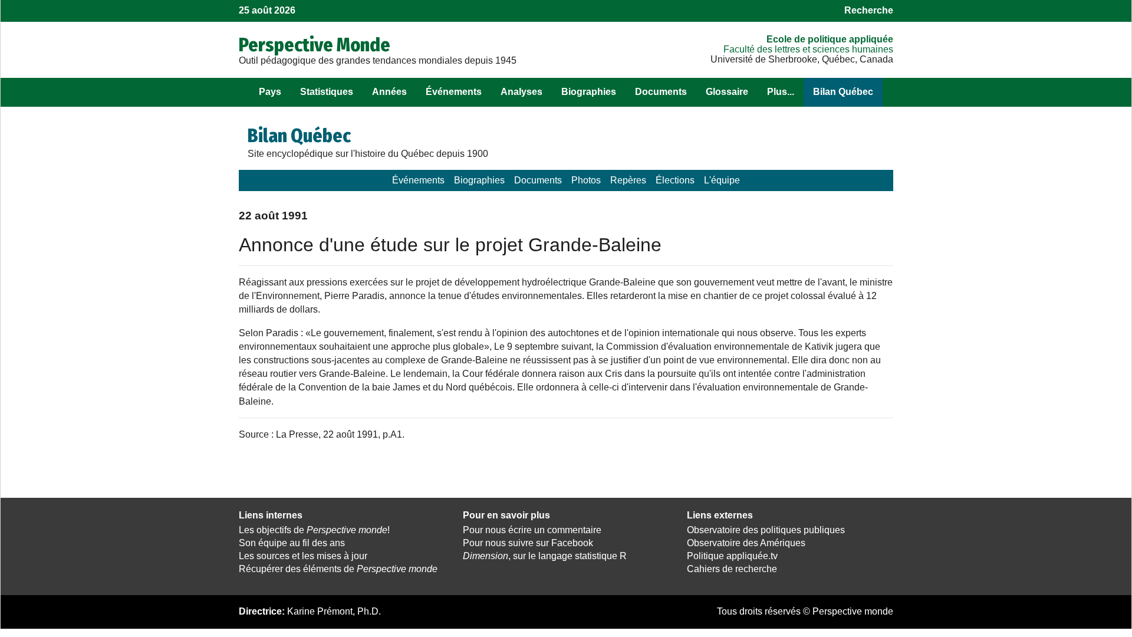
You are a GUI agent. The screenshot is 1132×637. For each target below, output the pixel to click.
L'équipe (722, 180)
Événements (454, 92)
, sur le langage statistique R (545, 556)
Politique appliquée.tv (732, 556)
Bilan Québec (843, 92)
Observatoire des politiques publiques (766, 530)
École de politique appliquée (829, 39)
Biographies (588, 92)
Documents (661, 92)
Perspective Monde (314, 45)
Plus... (780, 92)
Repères (628, 180)
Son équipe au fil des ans (292, 543)
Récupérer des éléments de (338, 569)
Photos (586, 180)
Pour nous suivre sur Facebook (528, 543)
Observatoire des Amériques (746, 543)
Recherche (868, 10)
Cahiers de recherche (732, 569)
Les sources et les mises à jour (303, 556)
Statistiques (326, 92)
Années (389, 92)
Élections (675, 180)
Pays (270, 92)
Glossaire (727, 92)
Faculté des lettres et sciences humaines (808, 49)
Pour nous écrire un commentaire (532, 530)
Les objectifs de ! (314, 530)
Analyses (521, 92)
